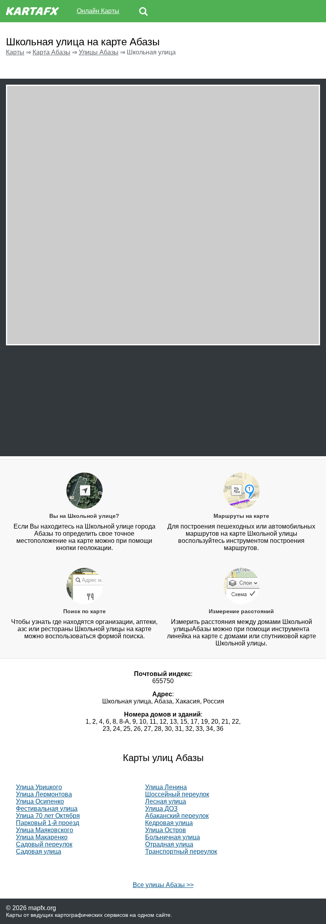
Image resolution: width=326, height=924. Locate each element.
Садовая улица (38, 851)
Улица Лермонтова (44, 794)
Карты (15, 52)
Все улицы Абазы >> (163, 884)
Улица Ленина (166, 787)
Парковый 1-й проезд (47, 822)
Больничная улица (172, 837)
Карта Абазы (51, 52)
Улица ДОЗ (161, 808)
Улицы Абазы (98, 52)
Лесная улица (165, 801)
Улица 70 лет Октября (48, 815)
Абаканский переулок (177, 815)
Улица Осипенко (40, 801)
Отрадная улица (169, 844)
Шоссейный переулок (177, 794)
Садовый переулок (44, 844)
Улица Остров (165, 830)
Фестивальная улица (47, 808)
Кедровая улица (169, 822)
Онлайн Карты (98, 11)
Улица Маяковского (44, 830)
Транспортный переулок (181, 851)
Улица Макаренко (42, 837)
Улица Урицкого (39, 787)
